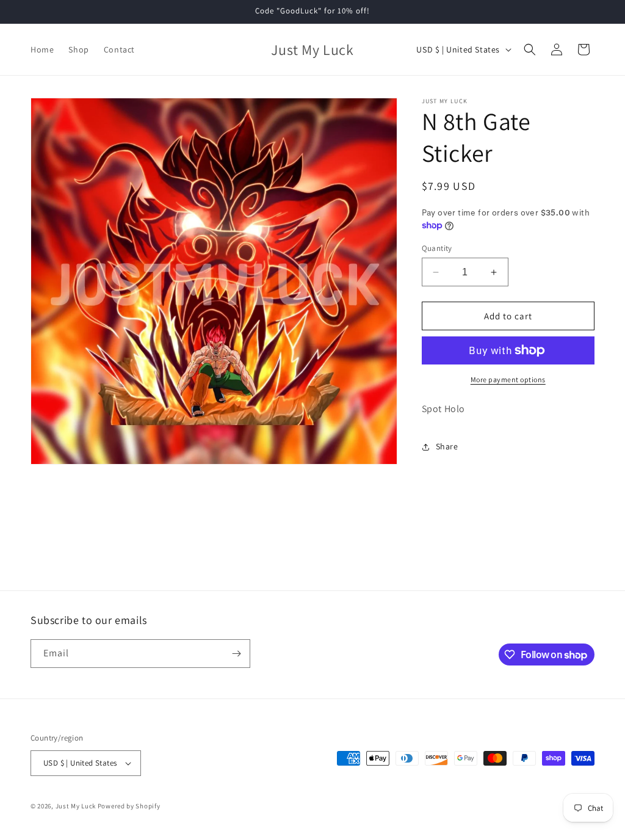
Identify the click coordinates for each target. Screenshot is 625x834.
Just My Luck (76, 806)
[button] (529, 49)
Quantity (437, 248)
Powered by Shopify (129, 806)
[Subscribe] (236, 653)
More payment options (508, 379)
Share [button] (447, 446)
